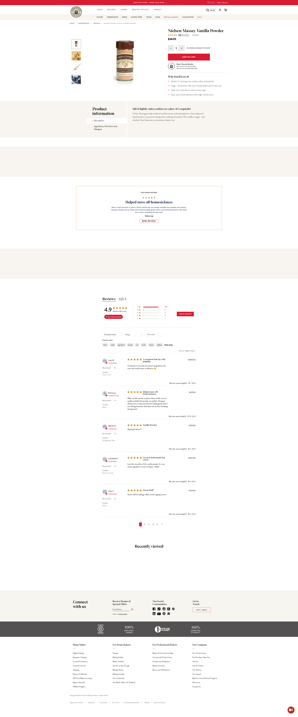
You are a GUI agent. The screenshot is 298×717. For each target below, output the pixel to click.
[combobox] (134, 335)
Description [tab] (99, 120)
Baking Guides (118, 657)
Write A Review (185, 314)
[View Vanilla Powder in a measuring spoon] (76, 67)
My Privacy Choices (159, 703)
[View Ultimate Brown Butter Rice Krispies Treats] (76, 56)
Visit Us (212, 2)
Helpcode (146, 703)
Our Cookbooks (118, 678)
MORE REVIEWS (149, 221)
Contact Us (196, 686)
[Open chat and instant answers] (291, 710)
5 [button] (157, 524)
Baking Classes (118, 669)
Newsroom (196, 682)
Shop (100, 9)
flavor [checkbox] (105, 345)
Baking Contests (119, 674)
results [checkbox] (144, 345)
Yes (115, 368)
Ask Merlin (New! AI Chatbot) (124, 682)
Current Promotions (80, 661)
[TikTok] (159, 609)
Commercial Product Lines (162, 657)
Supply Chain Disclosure (76, 703)
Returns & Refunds (80, 674)
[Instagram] (164, 609)
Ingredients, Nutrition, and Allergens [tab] (105, 128)
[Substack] (168, 613)
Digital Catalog (78, 653)
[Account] (220, 9)
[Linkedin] (154, 613)
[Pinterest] (173, 609)
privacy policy (123, 614)
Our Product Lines (199, 653)
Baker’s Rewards (222, 2)
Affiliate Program (79, 686)
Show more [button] (168, 345)
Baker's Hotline (118, 661)
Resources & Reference (161, 669)
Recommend (106, 368)
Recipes (111, 9)
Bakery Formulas (158, 665)
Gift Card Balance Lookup (82, 678)
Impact (158, 9)
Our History (196, 669)
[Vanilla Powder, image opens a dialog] (124, 62)
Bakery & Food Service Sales (162, 653)
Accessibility (91, 703)
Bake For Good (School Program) (204, 678)
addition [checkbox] (159, 345)
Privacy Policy (103, 703)
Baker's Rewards (79, 682)
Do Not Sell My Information (132, 703)
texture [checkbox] (151, 345)
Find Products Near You (201, 657)
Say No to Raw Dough (121, 665)
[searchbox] (112, 335)
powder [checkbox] (130, 345)
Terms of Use (115, 703)
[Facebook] (154, 609)
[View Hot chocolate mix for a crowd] (76, 79)
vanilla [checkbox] (112, 345)
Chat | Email (201, 610)
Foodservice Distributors (161, 661)
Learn (124, 9)
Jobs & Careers (197, 665)
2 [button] (144, 524)
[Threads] (168, 609)
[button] (152, 307)
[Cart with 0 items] (225, 9)
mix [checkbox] (137, 345)
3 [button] (148, 524)
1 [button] (140, 524)
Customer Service (79, 665)
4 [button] (153, 524)
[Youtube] (159, 614)
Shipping (76, 669)
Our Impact (196, 674)
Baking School (140, 9)
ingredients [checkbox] (121, 345)
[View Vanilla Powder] (76, 44)
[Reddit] (164, 613)
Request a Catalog (79, 657)
